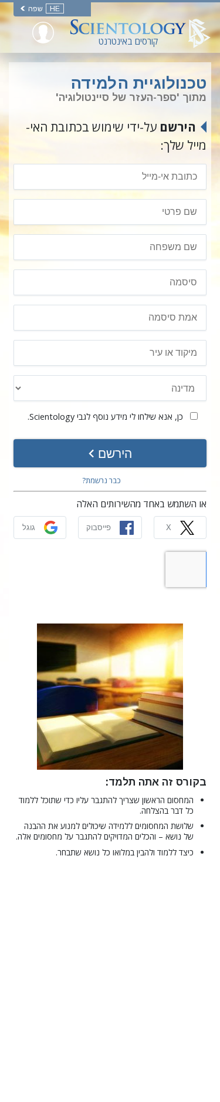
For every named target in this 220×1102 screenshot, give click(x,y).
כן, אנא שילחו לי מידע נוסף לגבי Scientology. (106, 416)
